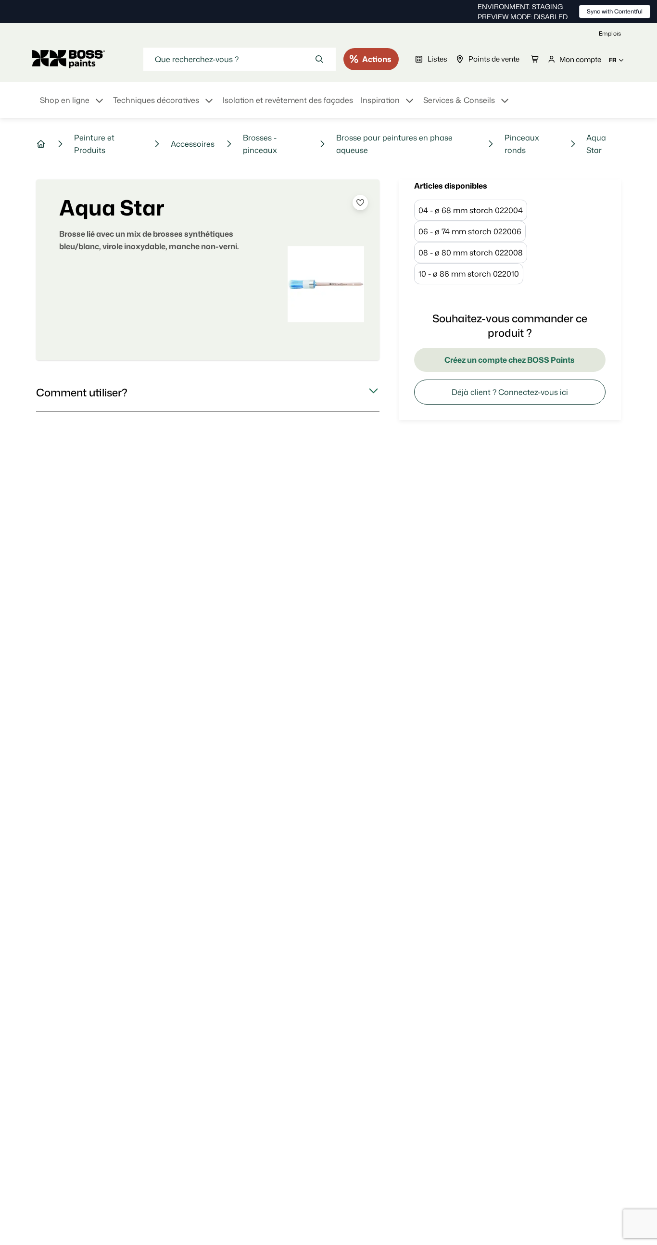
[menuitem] (72, 106)
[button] (207, 393)
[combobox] (239, 59)
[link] (610, 33)
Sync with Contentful (615, 11)
